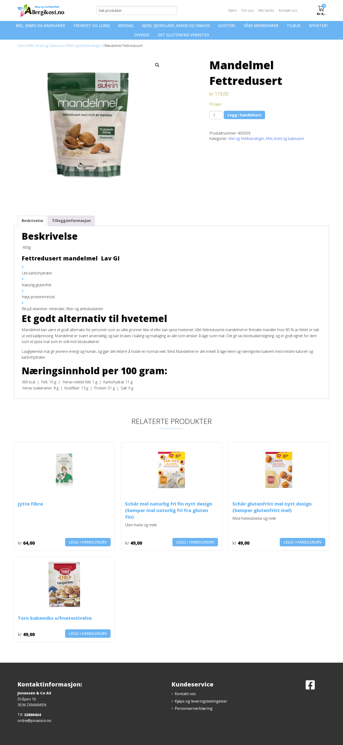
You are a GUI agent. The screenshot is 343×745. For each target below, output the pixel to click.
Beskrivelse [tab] (32, 220)
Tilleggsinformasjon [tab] (71, 220)
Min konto (266, 10)
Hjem (232, 10)
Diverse (141, 35)
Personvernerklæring (194, 708)
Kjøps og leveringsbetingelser (201, 701)
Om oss (247, 10)
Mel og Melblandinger (85, 45)
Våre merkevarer (261, 25)
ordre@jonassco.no (34, 720)
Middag (125, 25)
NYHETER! (318, 25)
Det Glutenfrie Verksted (183, 35)
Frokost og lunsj (92, 25)
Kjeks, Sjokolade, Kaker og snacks (176, 25)
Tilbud (294, 25)
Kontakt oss (288, 10)
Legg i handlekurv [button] (88, 542)
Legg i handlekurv (244, 115)
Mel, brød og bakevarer (40, 25)
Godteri (226, 25)
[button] (157, 65)
